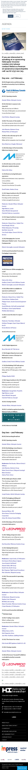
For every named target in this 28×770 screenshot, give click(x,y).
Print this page (6, 28)
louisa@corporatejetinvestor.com (12, 712)
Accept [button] (10, 16)
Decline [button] (17, 16)
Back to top (22, 768)
